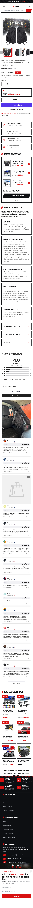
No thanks (4, 905)
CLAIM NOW (16, 896)
